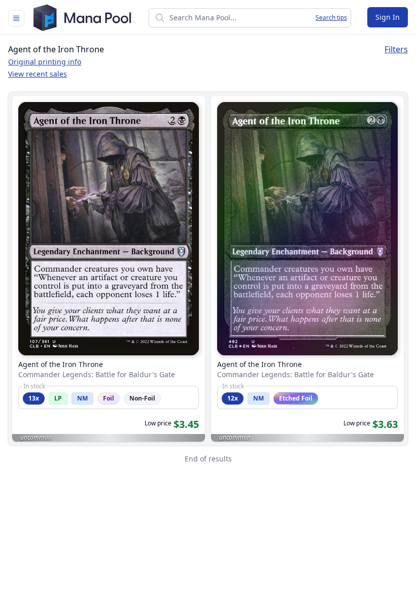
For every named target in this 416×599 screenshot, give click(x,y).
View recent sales (37, 74)
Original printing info (44, 61)
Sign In (387, 17)
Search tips (331, 18)
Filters (396, 49)
